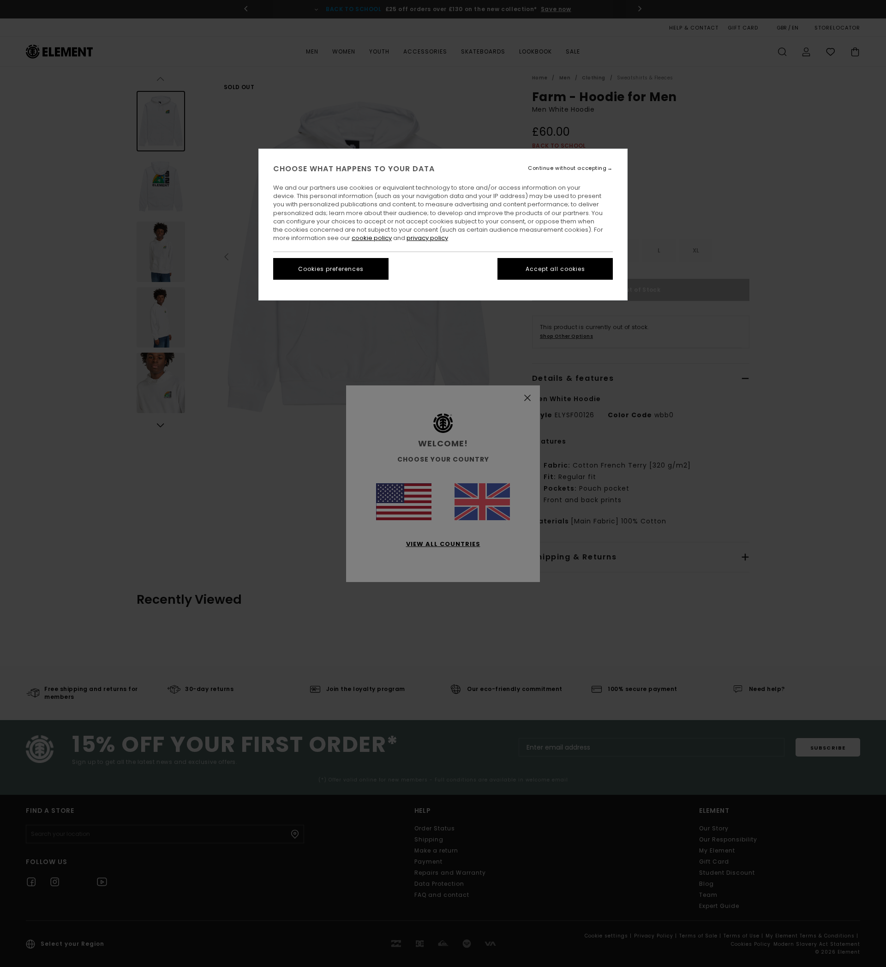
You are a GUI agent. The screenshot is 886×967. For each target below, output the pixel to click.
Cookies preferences (331, 269)
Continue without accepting (567, 168)
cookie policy (372, 238)
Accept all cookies (555, 269)
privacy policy (427, 238)
